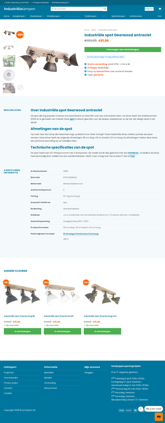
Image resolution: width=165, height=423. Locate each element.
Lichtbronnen (136, 16)
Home (6, 16)
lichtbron (133, 152)
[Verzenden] (105, 9)
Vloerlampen (36, 16)
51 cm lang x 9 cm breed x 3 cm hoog (80, 233)
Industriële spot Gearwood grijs (19, 316)
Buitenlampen (118, 16)
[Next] (76, 59)
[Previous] (21, 59)
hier (133, 156)
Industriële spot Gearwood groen (100, 316)
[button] (160, 9)
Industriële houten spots (107, 30)
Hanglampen (19, 16)
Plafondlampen (72, 16)
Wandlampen (53, 16)
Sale (159, 16)
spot (72, 119)
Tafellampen (90, 16)
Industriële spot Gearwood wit (59, 316)
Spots (104, 16)
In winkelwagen (23, 331)
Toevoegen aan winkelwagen (122, 49)
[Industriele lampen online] (20, 9)
